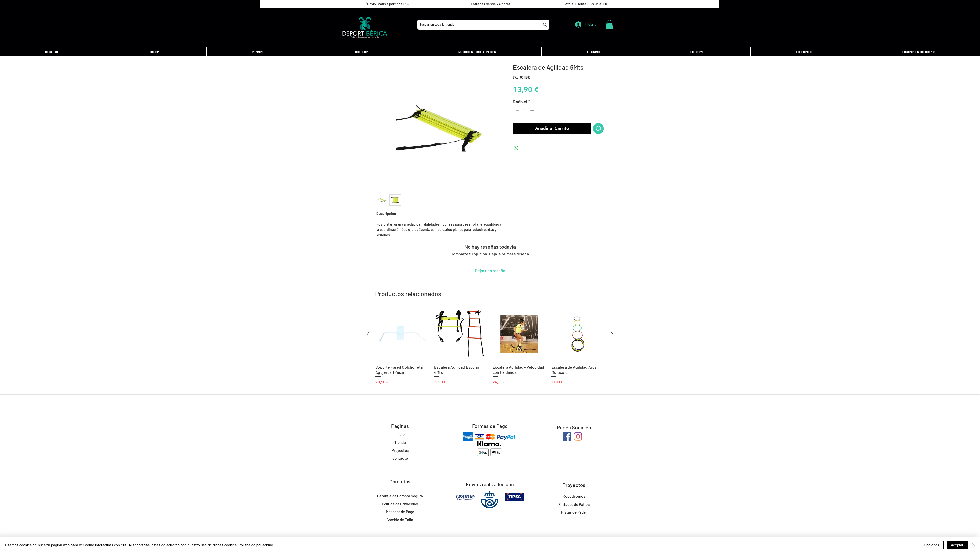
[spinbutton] (524, 110)
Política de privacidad (256, 544)
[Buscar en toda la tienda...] (544, 25)
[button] (609, 24)
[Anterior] (368, 334)
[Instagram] (578, 436)
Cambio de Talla (400, 519)
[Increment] (532, 110)
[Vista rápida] (402, 334)
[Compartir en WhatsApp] (516, 148)
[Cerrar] (974, 545)
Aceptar (957, 544)
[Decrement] (517, 110)
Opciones (931, 544)
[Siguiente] (612, 334)
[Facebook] (567, 436)
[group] (490, 346)
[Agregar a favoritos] (598, 128)
